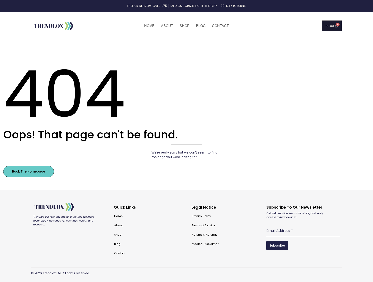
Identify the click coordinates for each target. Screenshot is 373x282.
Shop (185, 26)
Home (149, 26)
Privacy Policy (201, 216)
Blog (200, 26)
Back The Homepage (28, 171)
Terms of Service (203, 225)
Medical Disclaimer (205, 244)
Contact (220, 26)
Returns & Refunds (204, 235)
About (167, 26)
